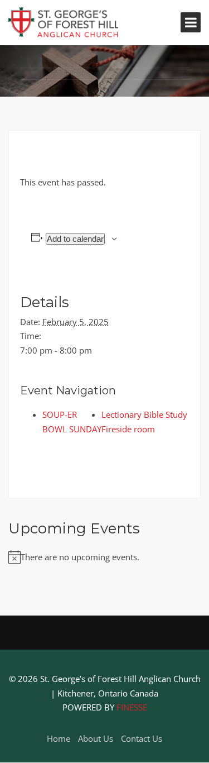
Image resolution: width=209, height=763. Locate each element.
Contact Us (141, 738)
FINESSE (131, 707)
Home (58, 738)
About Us (95, 738)
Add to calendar (75, 239)
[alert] (104, 557)
